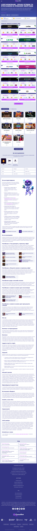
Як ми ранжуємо (18, 498)
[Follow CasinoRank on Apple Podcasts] (24, 511)
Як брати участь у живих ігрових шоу (18, 476)
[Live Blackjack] (30, 116)
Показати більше (18, 103)
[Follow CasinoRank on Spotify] (21, 511)
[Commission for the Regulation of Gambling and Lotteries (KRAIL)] (6, 522)
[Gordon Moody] (13, 522)
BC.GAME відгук (27, 62)
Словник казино (18, 482)
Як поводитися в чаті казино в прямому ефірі (18, 474)
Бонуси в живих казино (18, 484)
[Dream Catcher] (18, 128)
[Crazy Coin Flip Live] (30, 128)
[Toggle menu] (2, 1)
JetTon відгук (27, 36)
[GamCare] (21, 522)
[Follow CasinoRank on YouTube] (19, 511)
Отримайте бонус (9, 34)
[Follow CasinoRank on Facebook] (13, 511)
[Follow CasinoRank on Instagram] (15, 511)
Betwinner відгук (27, 49)
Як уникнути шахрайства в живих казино (18, 473)
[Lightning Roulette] (6, 116)
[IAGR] (27, 522)
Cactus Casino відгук (10, 49)
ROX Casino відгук (9, 36)
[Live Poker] (18, 141)
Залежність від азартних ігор (18, 487)
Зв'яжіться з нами (18, 499)
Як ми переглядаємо (18, 496)
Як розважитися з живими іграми (18, 471)
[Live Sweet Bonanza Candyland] (6, 141)
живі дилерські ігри (9, 203)
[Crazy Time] (18, 116)
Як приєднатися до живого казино (18, 470)
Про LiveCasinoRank (18, 495)
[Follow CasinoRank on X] (17, 511)
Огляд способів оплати (18, 485)
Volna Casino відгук (10, 62)
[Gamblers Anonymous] (32, 522)
